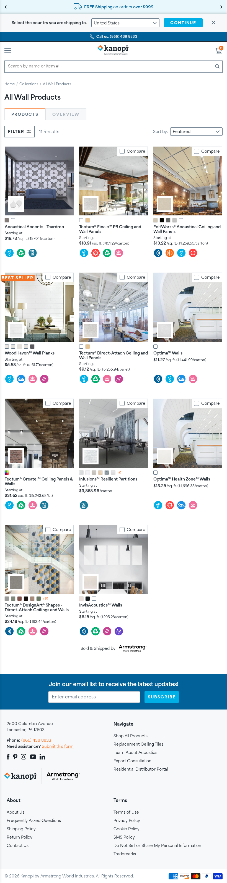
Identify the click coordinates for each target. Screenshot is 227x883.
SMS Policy (124, 837)
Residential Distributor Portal (141, 769)
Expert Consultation (132, 760)
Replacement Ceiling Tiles (138, 744)
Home (9, 83)
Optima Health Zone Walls (181, 479)
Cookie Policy (127, 828)
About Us (15, 812)
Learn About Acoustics (135, 752)
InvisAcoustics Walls (100, 605)
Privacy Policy (127, 820)
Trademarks (125, 853)
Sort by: (160, 131)
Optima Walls (167, 352)
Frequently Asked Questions (34, 820)
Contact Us (18, 845)
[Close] (213, 23)
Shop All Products (131, 735)
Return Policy (19, 837)
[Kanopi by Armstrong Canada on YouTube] (33, 756)
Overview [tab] (65, 114)
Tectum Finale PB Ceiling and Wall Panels (110, 229)
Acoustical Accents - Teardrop (34, 226)
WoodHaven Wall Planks (30, 352)
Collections (28, 83)
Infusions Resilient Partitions (108, 479)
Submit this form (58, 746)
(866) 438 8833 (36, 740)
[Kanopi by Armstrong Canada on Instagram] (23, 756)
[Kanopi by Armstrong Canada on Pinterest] (15, 756)
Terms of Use (126, 812)
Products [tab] (24, 114)
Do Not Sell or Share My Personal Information (157, 845)
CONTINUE (183, 22)
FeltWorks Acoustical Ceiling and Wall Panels (187, 229)
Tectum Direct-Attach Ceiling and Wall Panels (113, 355)
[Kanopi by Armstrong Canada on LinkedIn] (42, 756)
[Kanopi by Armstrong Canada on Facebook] (9, 756)
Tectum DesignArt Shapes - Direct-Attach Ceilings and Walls (37, 607)
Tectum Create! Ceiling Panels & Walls (39, 481)
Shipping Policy (21, 828)
